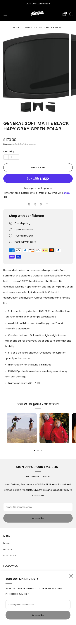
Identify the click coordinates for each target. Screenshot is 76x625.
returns (7, 549)
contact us (9, 555)
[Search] (71, 14)
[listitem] (38, 3)
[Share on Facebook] (29, 204)
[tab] (34, 450)
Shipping (7, 144)
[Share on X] (35, 204)
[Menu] (5, 14)
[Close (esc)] (71, 576)
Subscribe (38, 615)
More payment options (38, 188)
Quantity (8, 151)
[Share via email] (47, 204)
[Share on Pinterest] (41, 204)
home (7, 543)
